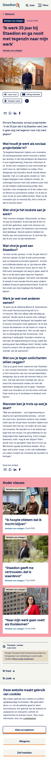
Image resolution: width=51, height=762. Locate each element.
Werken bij (9, 14)
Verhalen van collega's (12, 50)
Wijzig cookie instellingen (23, 659)
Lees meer (15, 648)
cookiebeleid (29, 718)
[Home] (11, 5)
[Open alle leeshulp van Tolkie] (27, 101)
